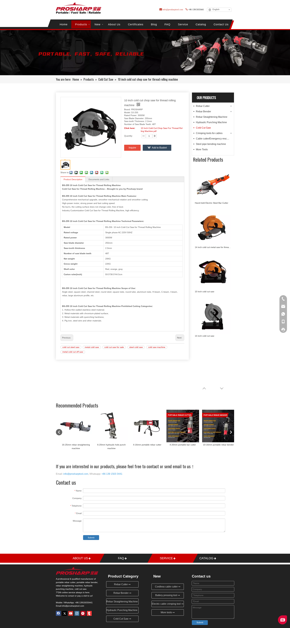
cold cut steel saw (70, 347)
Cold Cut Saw (203, 127)
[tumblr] (89, 613)
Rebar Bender (203, 111)
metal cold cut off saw (72, 352)
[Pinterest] (83, 613)
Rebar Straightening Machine (211, 117)
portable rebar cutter (65, 582)
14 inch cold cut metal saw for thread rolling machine (213, 247)
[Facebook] (58, 613)
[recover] (282, 623)
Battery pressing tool (166, 595)
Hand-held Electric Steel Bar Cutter (211, 203)
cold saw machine (156, 347)
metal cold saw (92, 347)
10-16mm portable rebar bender (216, 444)
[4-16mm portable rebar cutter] (145, 426)
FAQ (167, 24)
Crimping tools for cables (209, 133)
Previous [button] (59, 432)
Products (81, 24)
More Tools (202, 149)
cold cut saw (80, 589)
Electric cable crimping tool (166, 604)
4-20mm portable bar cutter (181, 444)
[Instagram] (76, 613)
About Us (114, 24)
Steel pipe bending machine (211, 144)
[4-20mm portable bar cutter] (181, 426)
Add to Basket (159, 147)
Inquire (132, 147)
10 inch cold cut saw (204, 291)
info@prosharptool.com (73, 606)
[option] (74, 430)
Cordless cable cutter (166, 586)
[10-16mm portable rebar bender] (216, 426)
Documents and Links (99, 179)
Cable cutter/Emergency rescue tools (214, 138)
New (97, 24)
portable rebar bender (87, 582)
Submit (91, 537)
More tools (166, 612)
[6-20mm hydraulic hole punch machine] (109, 426)
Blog (154, 24)
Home (64, 24)
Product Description (73, 179)
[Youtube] (70, 613)
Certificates (135, 24)
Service (183, 24)
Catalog (201, 24)
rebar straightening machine (69, 585)
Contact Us (221, 24)
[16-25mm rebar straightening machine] (74, 426)
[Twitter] (64, 613)
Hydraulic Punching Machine (211, 122)
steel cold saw (136, 347)
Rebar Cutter (203, 106)
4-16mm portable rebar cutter (145, 444)
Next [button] (231, 432)
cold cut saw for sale (114, 347)
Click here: (129, 128)
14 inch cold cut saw (204, 336)
